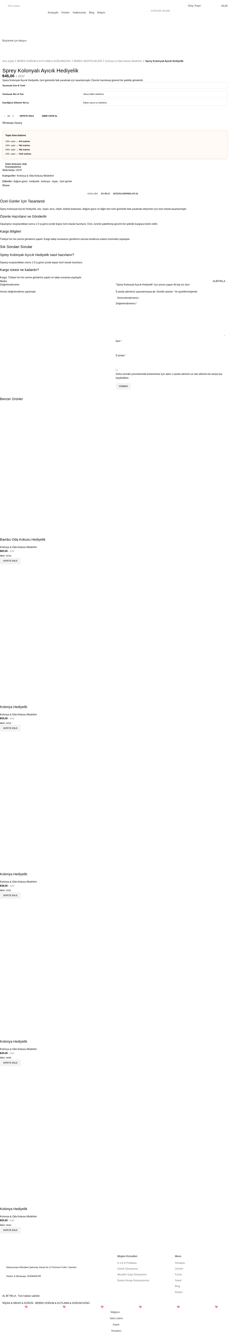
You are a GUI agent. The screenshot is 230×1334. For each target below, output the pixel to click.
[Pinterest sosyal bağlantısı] (19, 185)
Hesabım (180, 1263)
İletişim (179, 1292)
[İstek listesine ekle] (4, 533)
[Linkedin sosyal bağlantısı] (23, 185)
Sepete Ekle (27, 116)
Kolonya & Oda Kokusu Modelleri (123, 61)
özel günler (66, 181)
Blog (177, 1286)
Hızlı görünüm (12, 568)
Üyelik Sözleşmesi (127, 1268)
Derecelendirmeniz (127, 298)
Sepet (178, 1280)
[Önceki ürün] (218, 65)
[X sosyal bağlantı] (15, 185)
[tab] (92, 193)
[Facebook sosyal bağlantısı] (12, 185)
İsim (119, 341)
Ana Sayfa (8, 61)
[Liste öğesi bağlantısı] (57, 1276)
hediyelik (34, 181)
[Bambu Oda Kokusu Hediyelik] (62, 466)
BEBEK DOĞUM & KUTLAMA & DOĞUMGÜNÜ (44, 61)
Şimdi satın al (49, 116)
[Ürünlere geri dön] (222, 65)
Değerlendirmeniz (126, 303)
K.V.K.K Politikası (127, 1263)
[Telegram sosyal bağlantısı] (26, 185)
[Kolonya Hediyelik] (62, 634)
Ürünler (179, 1268)
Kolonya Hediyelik (13, 707)
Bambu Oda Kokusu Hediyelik (22, 539)
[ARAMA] (178, 5)
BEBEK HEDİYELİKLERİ (88, 61)
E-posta (121, 355)
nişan (55, 181)
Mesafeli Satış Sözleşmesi (132, 1274)
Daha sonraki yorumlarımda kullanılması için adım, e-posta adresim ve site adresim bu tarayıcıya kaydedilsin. (169, 376)
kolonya (45, 181)
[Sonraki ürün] (226, 65)
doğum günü (20, 181)
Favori (178, 1274)
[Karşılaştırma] (4, 568)
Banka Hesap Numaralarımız (133, 1280)
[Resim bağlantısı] (19, 1259)
